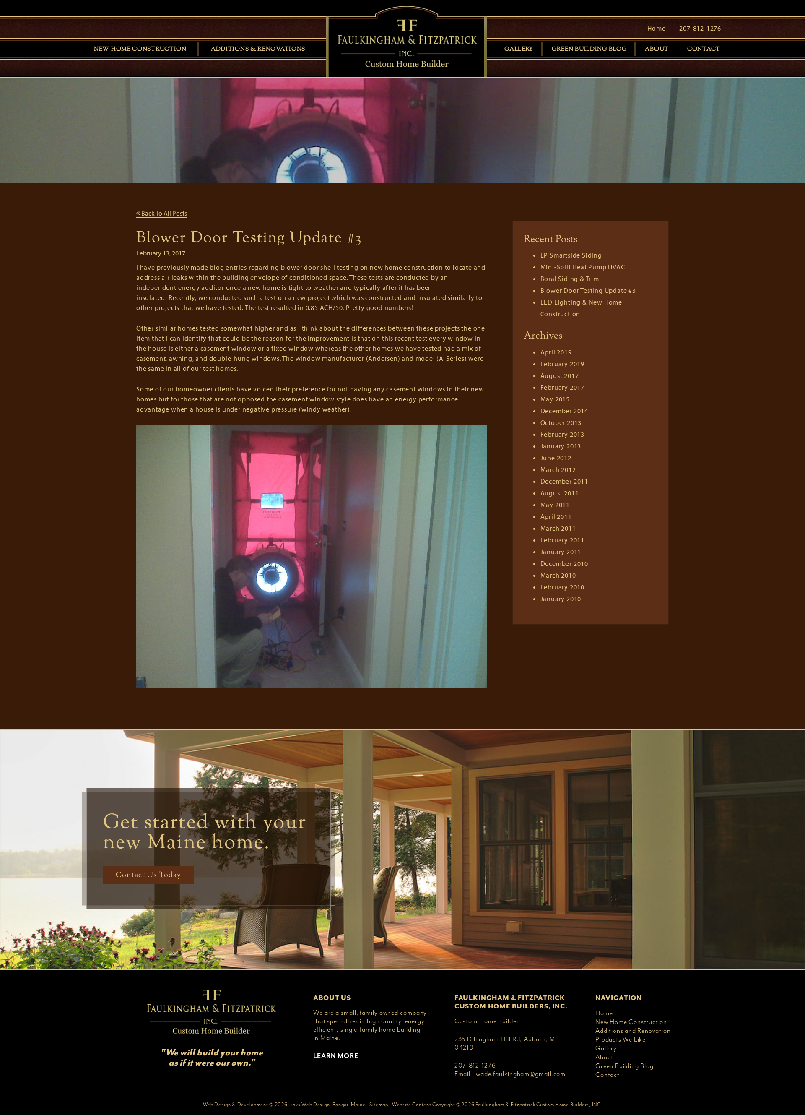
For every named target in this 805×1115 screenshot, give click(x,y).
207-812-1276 (700, 28)
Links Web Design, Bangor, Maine (327, 1104)
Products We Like (620, 1039)
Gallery (518, 49)
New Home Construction (140, 49)
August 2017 (559, 375)
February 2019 (562, 364)
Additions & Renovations (258, 49)
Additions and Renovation (632, 1030)
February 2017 (562, 387)
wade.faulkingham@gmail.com (521, 1074)
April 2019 (556, 352)
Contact (703, 49)
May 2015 (555, 399)
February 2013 (562, 434)
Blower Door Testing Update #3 (588, 290)
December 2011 (564, 481)
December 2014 (564, 410)
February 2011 (562, 540)
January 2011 (561, 551)
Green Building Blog (589, 49)
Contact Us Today (148, 875)
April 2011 (556, 516)
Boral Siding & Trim (569, 278)
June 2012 (555, 457)
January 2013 (561, 446)
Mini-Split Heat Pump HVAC (582, 267)
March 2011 (558, 528)
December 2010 (564, 563)
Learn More (335, 1056)
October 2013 (561, 422)
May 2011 (555, 504)
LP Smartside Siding (571, 255)
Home (656, 28)
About (657, 49)
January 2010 (561, 598)
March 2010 (558, 575)
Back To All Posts (163, 213)
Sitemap (378, 1104)
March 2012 (558, 469)
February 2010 (562, 587)
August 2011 (559, 493)
